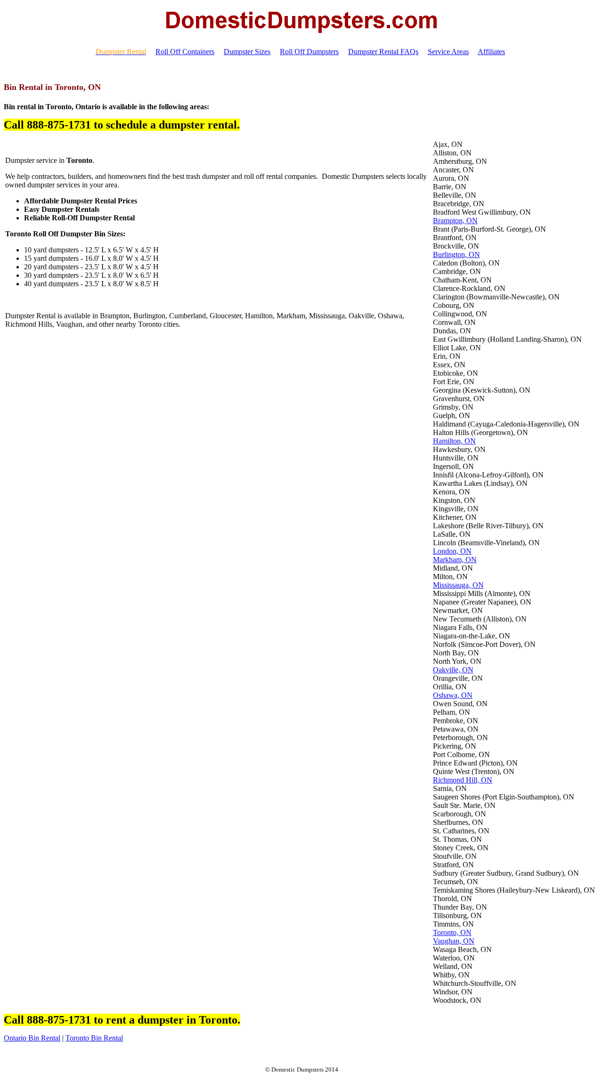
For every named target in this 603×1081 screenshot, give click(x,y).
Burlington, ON (456, 254)
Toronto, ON (452, 932)
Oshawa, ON (453, 695)
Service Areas (448, 52)
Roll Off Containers (184, 52)
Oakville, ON (453, 670)
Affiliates (491, 52)
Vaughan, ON (453, 941)
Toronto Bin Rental (94, 1038)
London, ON (452, 551)
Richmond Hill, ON (462, 780)
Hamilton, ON (454, 441)
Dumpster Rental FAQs (383, 52)
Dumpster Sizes (247, 52)
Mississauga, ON (458, 585)
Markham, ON (455, 560)
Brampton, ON (455, 221)
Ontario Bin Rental (32, 1038)
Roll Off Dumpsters (309, 52)
